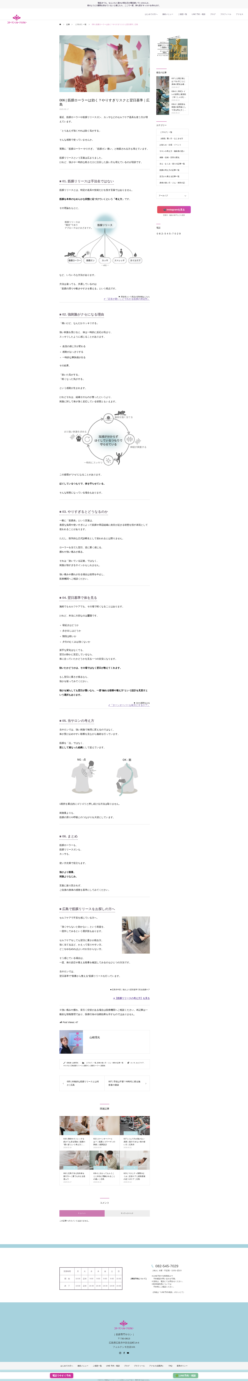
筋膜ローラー (95, 1066)
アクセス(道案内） (156, 1366)
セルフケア (140, 1063)
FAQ (170, 1366)
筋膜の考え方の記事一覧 (169, 170)
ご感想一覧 (182, 14)
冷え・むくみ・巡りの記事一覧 (172, 164)
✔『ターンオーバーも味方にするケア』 (129, 705)
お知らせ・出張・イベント (170, 145)
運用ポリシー (182, 1366)
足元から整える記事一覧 (169, 176)
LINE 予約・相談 (198, 14)
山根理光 (95, 1037)
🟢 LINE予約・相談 (185, 1375)
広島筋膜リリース (76, 1066)
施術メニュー (167, 14)
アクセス (239, 14)
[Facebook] (124, 1353)
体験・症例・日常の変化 (169, 157)
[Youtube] (128, 1353)
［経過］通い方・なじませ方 (171, 138)
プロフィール (225, 14)
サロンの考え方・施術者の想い (172, 151)
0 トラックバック (127, 1213)
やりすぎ (66, 1066)
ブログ (213, 14)
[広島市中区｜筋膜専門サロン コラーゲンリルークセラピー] (17, 14)
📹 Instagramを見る (174, 209)
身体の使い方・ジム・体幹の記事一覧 (110, 1063)
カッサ (132, 1063)
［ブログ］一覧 (67, 90)
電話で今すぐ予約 (61, 1375)
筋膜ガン (87, 1066)
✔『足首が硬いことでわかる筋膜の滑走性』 (127, 299)
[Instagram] (120, 1353)
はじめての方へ (151, 14)
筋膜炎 (103, 1066)
